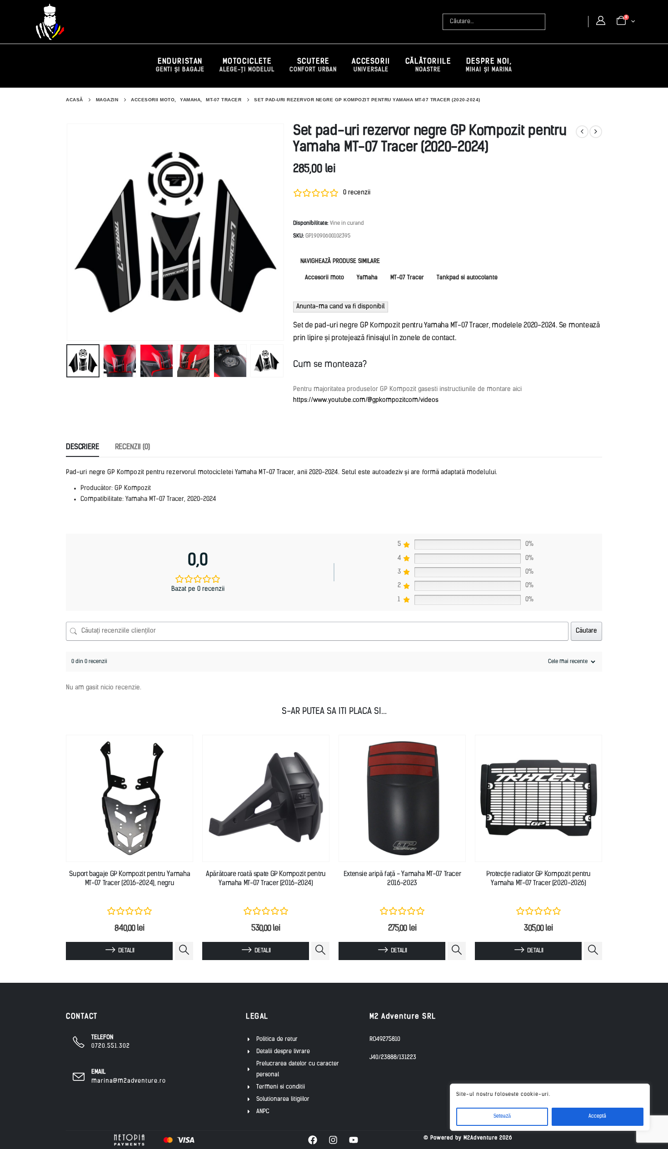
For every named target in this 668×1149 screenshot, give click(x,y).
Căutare (586, 631)
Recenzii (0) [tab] (132, 447)
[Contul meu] (600, 21)
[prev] (582, 131)
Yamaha (367, 278)
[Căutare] (539, 22)
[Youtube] (353, 1140)
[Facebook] (313, 1140)
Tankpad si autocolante (467, 278)
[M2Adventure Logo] (50, 22)
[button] (68, 232)
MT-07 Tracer (407, 278)
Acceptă (597, 1116)
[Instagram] (333, 1140)
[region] (550, 1107)
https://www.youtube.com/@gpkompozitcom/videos (366, 400)
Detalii (126, 951)
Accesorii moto (324, 278)
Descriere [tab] (82, 447)
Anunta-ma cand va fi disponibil (340, 306)
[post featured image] (129, 798)
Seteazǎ (502, 1116)
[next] (595, 131)
